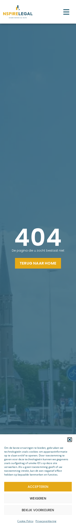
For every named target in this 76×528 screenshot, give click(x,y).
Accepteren (38, 486)
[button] (70, 439)
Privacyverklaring (45, 521)
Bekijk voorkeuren (38, 510)
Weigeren (38, 498)
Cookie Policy (25, 521)
